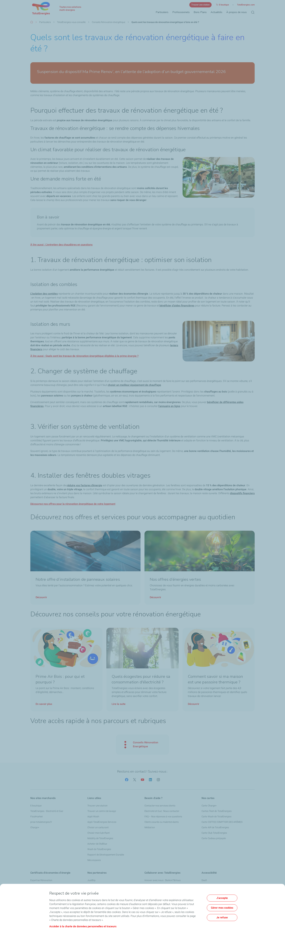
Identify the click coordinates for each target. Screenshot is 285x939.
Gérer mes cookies (222, 907)
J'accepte (222, 898)
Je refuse (222, 917)
